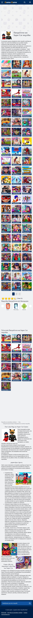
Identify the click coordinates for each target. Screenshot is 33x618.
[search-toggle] (24, 2)
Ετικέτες (25, 612)
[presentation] (2, 306)
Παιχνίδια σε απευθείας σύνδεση (15, 612)
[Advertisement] (16, 18)
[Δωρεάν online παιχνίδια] (11, 2)
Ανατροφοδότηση (5, 614)
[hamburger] (2, 2)
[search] (30, 603)
